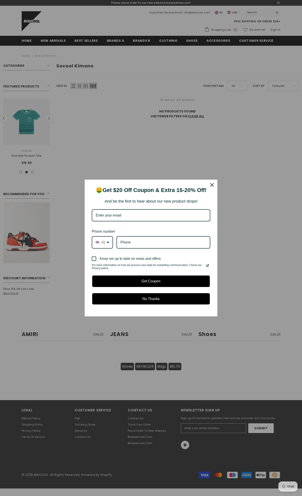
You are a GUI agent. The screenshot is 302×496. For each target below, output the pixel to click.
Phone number (103, 231)
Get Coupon (151, 281)
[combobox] (102, 242)
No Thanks (151, 299)
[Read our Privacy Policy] (207, 265)
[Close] (212, 185)
